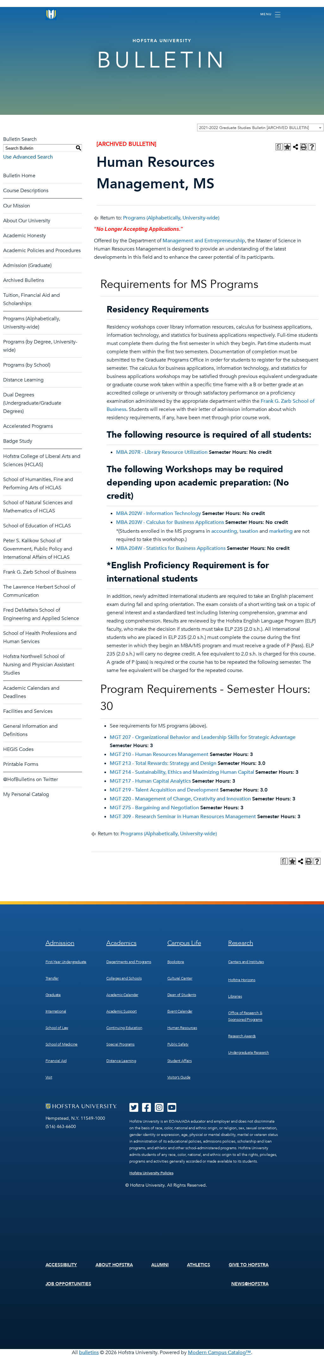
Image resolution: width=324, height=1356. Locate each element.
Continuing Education (124, 1027)
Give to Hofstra (249, 1265)
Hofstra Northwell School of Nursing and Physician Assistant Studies (38, 664)
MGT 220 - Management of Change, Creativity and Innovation (180, 798)
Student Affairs (179, 1060)
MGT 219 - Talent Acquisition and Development (164, 789)
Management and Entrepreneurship (204, 240)
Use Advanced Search (28, 156)
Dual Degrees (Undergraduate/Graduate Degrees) (32, 403)
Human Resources (182, 1027)
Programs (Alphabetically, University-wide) (171, 217)
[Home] (51, 14)
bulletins (89, 1352)
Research (240, 943)
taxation (249, 531)
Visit (49, 1077)
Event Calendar (179, 1011)
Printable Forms (20, 764)
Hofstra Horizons (241, 979)
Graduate (53, 994)
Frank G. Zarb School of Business (39, 572)
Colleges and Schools (123, 978)
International (56, 1011)
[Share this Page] (295, 146)
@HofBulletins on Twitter (30, 779)
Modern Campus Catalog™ (219, 1352)
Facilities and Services (28, 711)
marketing (281, 531)
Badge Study (17, 441)
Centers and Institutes (246, 961)
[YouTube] (171, 1109)
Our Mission (16, 205)
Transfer (52, 978)
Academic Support (121, 1011)
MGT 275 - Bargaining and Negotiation (154, 807)
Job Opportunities (68, 1284)
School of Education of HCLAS (37, 525)
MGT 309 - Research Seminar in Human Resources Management (183, 816)
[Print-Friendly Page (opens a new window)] (303, 146)
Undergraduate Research (248, 1052)
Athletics (198, 1265)
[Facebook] (146, 1109)
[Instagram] (159, 1109)
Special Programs (120, 1044)
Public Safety (178, 1044)
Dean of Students (181, 994)
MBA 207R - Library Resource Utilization (162, 452)
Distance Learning (23, 379)
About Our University (26, 220)
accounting (224, 531)
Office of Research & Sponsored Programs (245, 1016)
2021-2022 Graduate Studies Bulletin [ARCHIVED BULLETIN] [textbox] (254, 128)
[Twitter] (133, 1109)
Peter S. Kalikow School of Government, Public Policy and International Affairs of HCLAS (37, 549)
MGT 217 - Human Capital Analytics (150, 781)
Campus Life (184, 943)
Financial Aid (56, 1060)
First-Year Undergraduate (66, 961)
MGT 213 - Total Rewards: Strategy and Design (163, 763)
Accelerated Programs (28, 426)
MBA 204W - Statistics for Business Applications (171, 548)
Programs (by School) (26, 365)
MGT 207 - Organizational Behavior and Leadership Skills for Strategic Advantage (203, 737)
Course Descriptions (25, 190)
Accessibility (61, 1265)
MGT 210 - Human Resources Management (159, 754)
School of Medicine (62, 1044)
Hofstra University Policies (151, 1173)
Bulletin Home (19, 175)
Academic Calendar (122, 994)
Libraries (235, 996)
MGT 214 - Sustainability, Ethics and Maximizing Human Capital (182, 772)
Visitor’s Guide (178, 1077)
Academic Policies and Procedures (42, 250)
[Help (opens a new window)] (311, 146)
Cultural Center (179, 978)
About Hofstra (114, 1265)
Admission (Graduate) (27, 265)
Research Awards (242, 1036)
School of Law (57, 1027)
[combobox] (260, 127)
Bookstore (175, 961)
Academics (121, 943)
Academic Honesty (24, 235)
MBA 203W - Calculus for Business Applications (170, 522)
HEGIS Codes (18, 749)
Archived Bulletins (23, 280)
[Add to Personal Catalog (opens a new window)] (287, 146)
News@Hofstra (250, 1284)
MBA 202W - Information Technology (158, 513)
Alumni (160, 1265)
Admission (60, 943)
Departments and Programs (128, 961)
